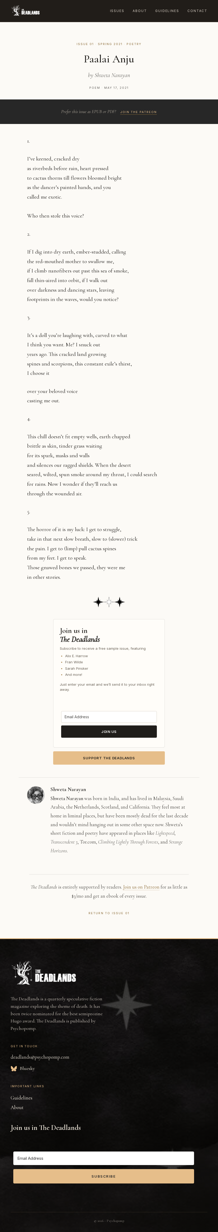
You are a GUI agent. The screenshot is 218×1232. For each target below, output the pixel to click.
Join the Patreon (138, 112)
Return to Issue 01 (109, 913)
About (140, 11)
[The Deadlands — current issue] (25, 11)
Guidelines (167, 11)
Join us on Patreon (141, 887)
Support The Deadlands (109, 758)
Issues (117, 11)
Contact (197, 11)
